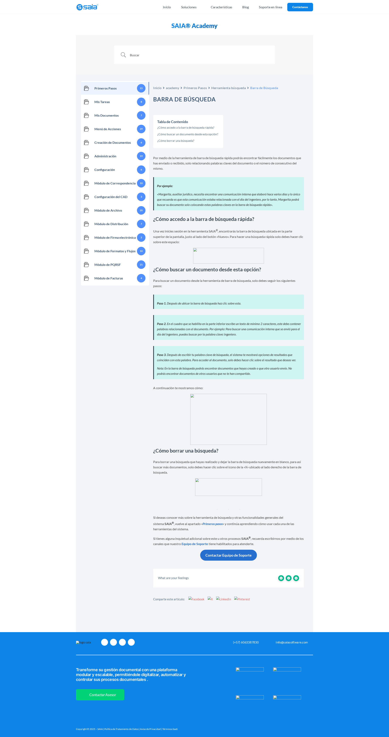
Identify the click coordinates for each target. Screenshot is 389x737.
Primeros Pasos (195, 88)
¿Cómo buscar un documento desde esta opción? (187, 134)
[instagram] (104, 642)
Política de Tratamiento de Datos (121, 729)
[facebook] (113, 642)
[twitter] (131, 642)
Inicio (157, 88)
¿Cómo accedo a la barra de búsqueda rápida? (185, 127)
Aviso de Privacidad (150, 729)
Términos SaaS (169, 729)
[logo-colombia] (250, 669)
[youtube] (122, 642)
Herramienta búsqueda (228, 88)
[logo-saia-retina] (87, 4)
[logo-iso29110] (287, 669)
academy (172, 88)
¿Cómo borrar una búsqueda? (175, 140)
